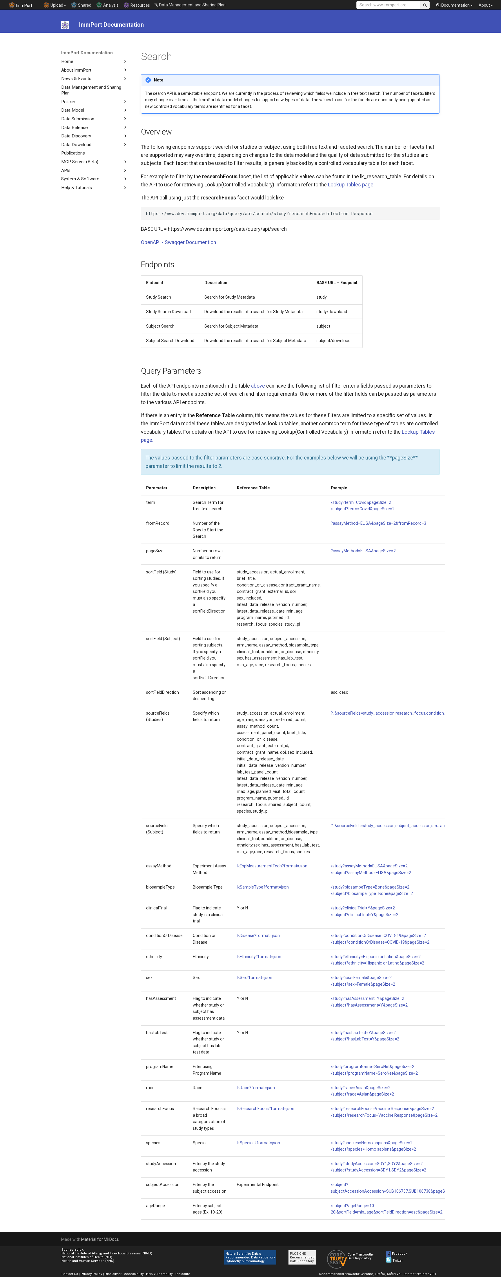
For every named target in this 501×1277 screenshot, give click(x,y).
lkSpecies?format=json (258, 1142)
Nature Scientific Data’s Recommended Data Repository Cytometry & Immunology (250, 1257)
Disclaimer (113, 1274)
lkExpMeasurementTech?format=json (272, 866)
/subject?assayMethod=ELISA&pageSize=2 (371, 872)
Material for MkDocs (100, 1239)
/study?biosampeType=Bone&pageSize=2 (370, 887)
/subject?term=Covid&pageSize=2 (363, 508)
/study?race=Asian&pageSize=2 (361, 1087)
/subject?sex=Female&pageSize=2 (363, 984)
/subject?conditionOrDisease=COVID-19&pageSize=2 (380, 942)
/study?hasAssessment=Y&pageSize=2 (367, 998)
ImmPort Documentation (87, 52)
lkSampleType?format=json (263, 887)
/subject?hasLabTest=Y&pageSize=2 (365, 1039)
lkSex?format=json (254, 977)
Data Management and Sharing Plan (192, 5)
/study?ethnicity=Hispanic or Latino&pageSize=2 (376, 956)
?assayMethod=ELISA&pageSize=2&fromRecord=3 (378, 523)
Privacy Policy (91, 1274)
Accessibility (134, 1274)
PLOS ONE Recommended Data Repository (302, 1257)
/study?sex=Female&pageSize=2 (361, 977)
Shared (84, 5)
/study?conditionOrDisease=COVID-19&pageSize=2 (378, 935)
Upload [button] (56, 5)
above (258, 386)
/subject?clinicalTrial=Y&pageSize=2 (364, 914)
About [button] (484, 5)
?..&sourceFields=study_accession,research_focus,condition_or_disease (399, 713)
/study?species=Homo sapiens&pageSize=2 (372, 1142)
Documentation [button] (455, 5)
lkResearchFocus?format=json (265, 1108)
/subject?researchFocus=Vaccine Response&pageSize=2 (384, 1115)
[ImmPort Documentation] (65, 25)
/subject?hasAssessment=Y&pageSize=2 (369, 1005)
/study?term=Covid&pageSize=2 (361, 502)
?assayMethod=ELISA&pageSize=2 (363, 550)
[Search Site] (425, 5)
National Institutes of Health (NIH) (86, 1257)
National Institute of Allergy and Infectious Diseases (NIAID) (106, 1253)
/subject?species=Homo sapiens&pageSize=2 (373, 1149)
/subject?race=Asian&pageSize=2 (362, 1094)
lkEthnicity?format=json (259, 956)
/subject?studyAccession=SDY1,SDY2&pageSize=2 (378, 1170)
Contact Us (69, 1274)
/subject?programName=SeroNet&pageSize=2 (374, 1073)
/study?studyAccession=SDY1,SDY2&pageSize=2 (377, 1163)
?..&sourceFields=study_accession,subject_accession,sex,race (389, 825)
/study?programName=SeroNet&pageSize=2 (372, 1066)
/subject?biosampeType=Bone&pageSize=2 (372, 893)
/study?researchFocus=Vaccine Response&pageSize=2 (382, 1108)
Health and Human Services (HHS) (87, 1261)
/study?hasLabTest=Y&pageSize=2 (363, 1032)
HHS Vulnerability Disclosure (168, 1274)
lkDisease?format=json (258, 935)
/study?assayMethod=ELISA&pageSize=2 (369, 866)
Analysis (110, 5)
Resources (140, 5)
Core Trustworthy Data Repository (360, 1256)
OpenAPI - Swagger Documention (178, 242)
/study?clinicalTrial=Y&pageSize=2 (363, 908)
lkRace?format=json (256, 1087)
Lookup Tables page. (351, 185)
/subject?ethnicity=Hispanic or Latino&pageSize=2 (377, 963)
